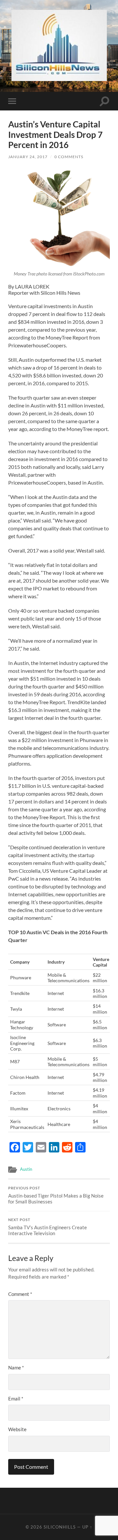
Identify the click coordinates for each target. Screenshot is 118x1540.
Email (15, 1398)
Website (17, 1429)
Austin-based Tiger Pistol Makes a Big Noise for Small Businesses (56, 1195)
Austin (26, 1169)
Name (16, 1367)
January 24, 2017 (28, 156)
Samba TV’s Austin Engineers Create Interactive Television (47, 1227)
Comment (20, 1294)
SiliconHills (60, 1527)
